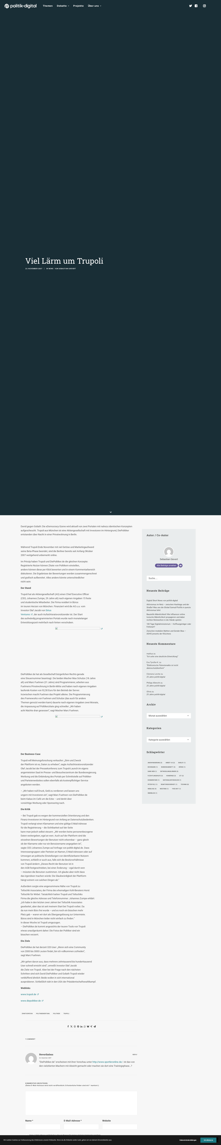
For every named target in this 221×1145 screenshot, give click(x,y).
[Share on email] (94, 1026)
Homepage (171, 776)
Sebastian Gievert (67, 269)
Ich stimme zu (208, 1140)
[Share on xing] (91, 1026)
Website (106, 1120)
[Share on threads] (74, 1026)
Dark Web (152, 771)
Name (29, 1120)
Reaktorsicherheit (169, 784)
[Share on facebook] (68, 1026)
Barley (182, 763)
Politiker (56, 1013)
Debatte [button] (62, 5)
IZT (181, 776)
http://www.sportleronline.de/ (107, 1062)
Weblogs (152, 789)
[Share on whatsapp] (84, 1026)
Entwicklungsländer (169, 771)
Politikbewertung (43, 1013)
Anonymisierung (155, 763)
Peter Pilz (152, 784)
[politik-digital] (20, 6)
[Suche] (169, 578)
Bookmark (153, 767)
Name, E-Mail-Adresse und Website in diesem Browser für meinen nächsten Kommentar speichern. (65, 1135)
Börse (182, 767)
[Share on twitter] (71, 1026)
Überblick (152, 793)
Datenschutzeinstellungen (188, 1140)
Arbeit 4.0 (170, 763)
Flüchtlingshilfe (155, 776)
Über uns (93, 5)
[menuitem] (47, 5)
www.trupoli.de (28, 994)
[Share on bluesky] (88, 1026)
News (51, 269)
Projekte (78, 5)
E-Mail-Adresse (73, 1120)
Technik (185, 784)
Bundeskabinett (168, 767)
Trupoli (66, 1013)
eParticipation (27, 1013)
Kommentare (153, 780)
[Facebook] (197, 5)
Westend (164, 789)
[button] (215, 5)
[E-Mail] (181, 565)
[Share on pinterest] (78, 1026)
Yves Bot (176, 789)
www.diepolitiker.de (31, 1000)
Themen (48, 5)
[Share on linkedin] (81, 1026)
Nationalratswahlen (172, 780)
